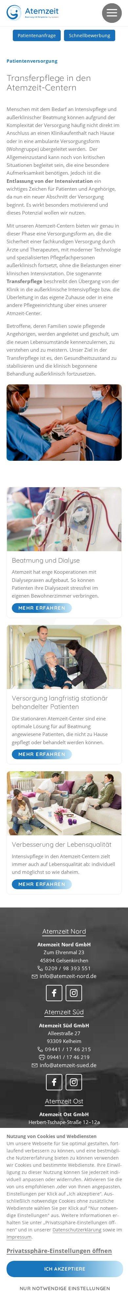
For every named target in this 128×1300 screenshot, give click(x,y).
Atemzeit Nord (64, 931)
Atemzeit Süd (64, 1012)
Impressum (19, 1237)
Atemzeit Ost (64, 1101)
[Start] (33, 13)
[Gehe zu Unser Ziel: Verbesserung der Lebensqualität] (64, 803)
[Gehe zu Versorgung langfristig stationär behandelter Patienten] (64, 657)
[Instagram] (74, 993)
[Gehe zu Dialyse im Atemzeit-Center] (64, 519)
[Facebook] (54, 993)
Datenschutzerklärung (77, 1230)
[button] (112, 13)
